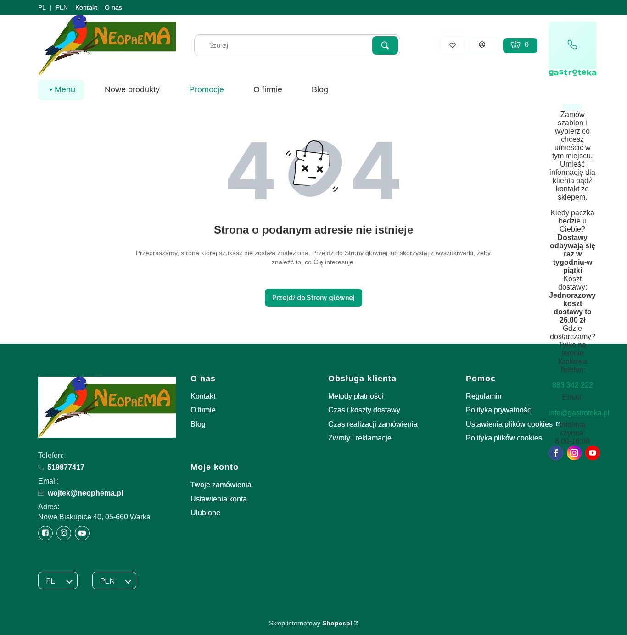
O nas (113, 7)
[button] (385, 45)
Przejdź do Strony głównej (313, 297)
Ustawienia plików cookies (510, 424)
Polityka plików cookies (504, 438)
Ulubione (205, 513)
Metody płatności (355, 396)
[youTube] (592, 453)
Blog (198, 424)
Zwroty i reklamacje (360, 438)
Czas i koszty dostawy (364, 410)
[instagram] (574, 453)
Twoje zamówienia (221, 485)
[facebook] (556, 453)
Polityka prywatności (499, 410)
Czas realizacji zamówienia (373, 424)
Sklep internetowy (310, 623)
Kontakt (86, 7)
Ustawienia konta (218, 499)
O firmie (203, 410)
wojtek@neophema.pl (85, 493)
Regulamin (484, 396)
